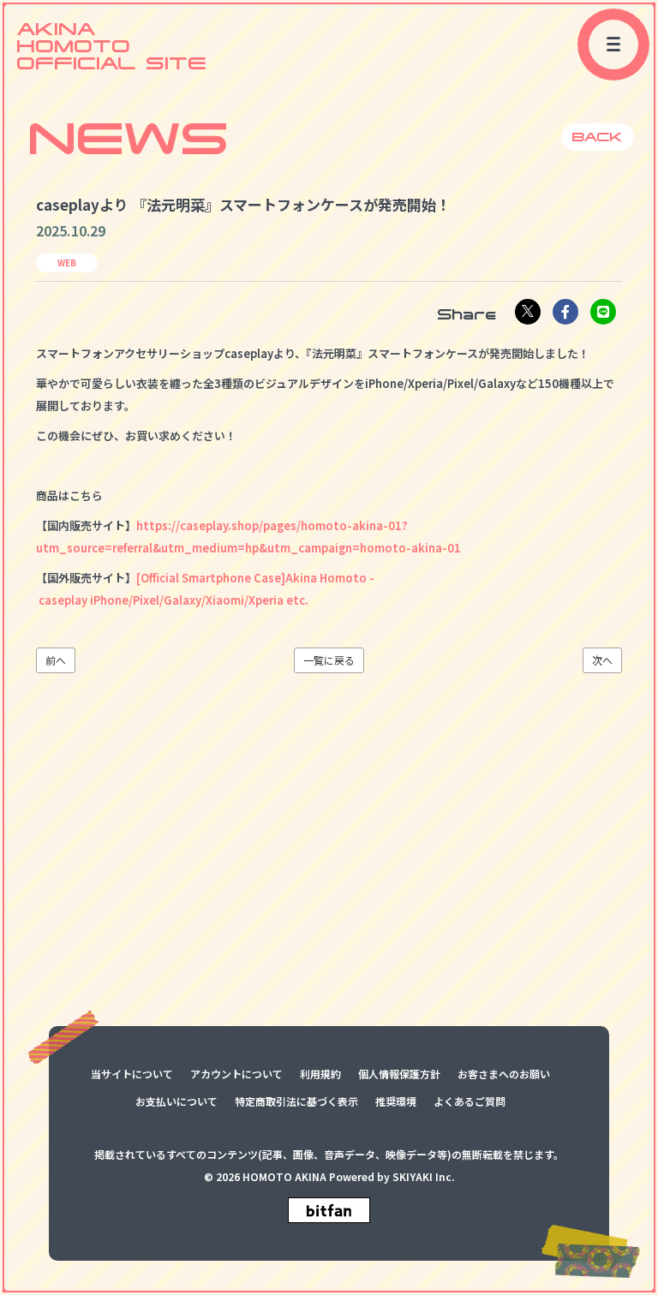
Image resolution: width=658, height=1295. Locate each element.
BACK (597, 136)
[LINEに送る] (603, 312)
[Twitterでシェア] (528, 312)
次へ (602, 660)
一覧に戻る (329, 660)
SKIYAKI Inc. (423, 1177)
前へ (55, 660)
